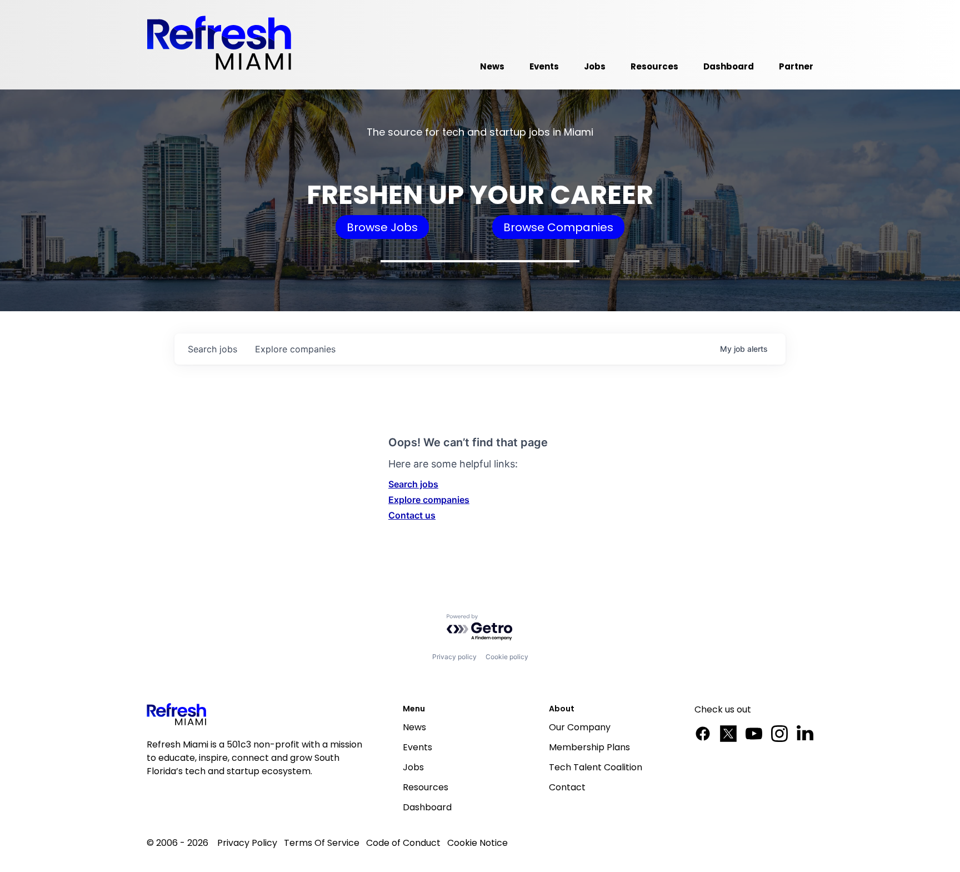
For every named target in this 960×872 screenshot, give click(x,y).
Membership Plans (589, 747)
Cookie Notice (477, 842)
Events (417, 747)
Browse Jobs (382, 227)
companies (295, 349)
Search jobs (413, 484)
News (414, 727)
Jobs (413, 767)
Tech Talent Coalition (595, 767)
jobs (212, 349)
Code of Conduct (403, 842)
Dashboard (427, 807)
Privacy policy (454, 656)
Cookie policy (507, 656)
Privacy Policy (247, 842)
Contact (567, 787)
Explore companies (428, 499)
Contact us (412, 515)
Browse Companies (558, 227)
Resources (425, 787)
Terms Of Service (321, 842)
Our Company (580, 727)
